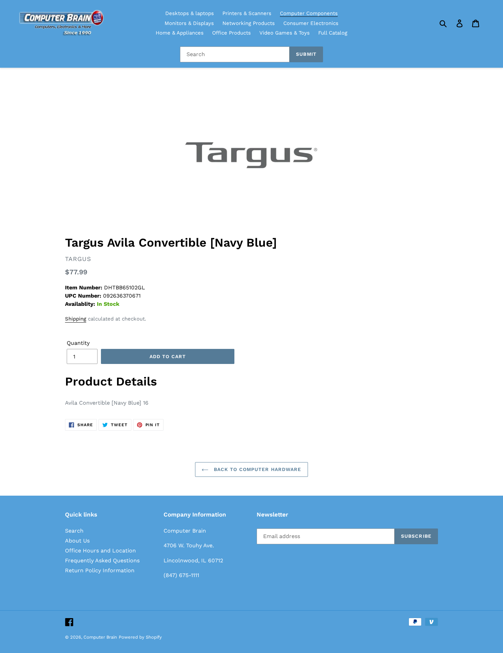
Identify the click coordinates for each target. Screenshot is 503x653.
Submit (306, 54)
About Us (77, 540)
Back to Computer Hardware (256, 469)
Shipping (75, 319)
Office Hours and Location (100, 550)
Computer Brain (100, 637)
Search (74, 530)
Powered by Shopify (140, 637)
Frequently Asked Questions (102, 560)
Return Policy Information (99, 570)
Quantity (78, 343)
